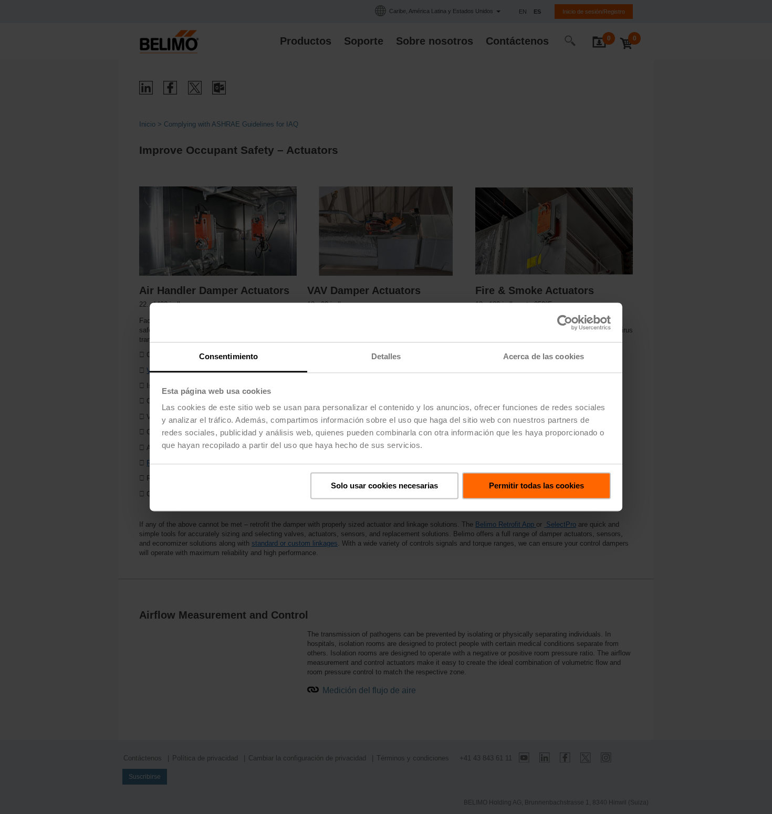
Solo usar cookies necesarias (384, 485)
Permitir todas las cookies (536, 485)
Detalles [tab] (386, 356)
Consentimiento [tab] (228, 356)
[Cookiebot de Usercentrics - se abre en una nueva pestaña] (565, 322)
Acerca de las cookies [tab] (543, 356)
